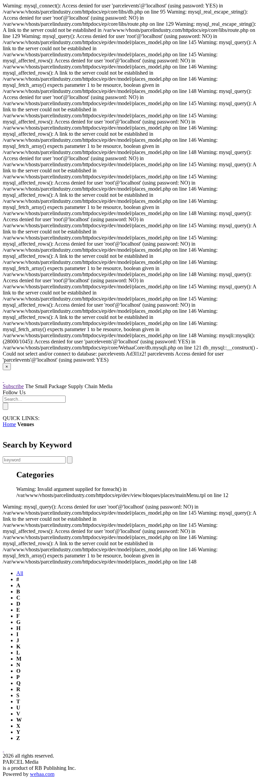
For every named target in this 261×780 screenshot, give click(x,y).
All (19, 573)
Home (9, 424)
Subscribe (13, 386)
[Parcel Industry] (3, 380)
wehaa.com (42, 774)
